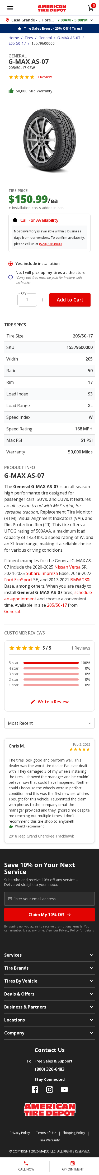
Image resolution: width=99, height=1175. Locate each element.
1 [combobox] (27, 299)
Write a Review (53, 702)
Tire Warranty (49, 1140)
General (45, 37)
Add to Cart (70, 299)
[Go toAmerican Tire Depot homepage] (51, 8)
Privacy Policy (69, 930)
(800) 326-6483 (49, 1069)
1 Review (44, 76)
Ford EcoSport (18, 580)
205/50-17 (57, 605)
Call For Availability (39, 220)
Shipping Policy (74, 1133)
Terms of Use (46, 1133)
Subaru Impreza (42, 573)
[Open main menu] (10, 8)
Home (13, 37)
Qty (23, 293)
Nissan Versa (67, 567)
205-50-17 (17, 43)
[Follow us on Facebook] (35, 1089)
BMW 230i (80, 580)
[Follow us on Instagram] (49, 1089)
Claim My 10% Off (46, 914)
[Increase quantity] (42, 300)
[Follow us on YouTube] (64, 1089)
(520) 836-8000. (50, 244)
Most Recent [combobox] (20, 723)
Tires (29, 37)
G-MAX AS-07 (68, 37)
